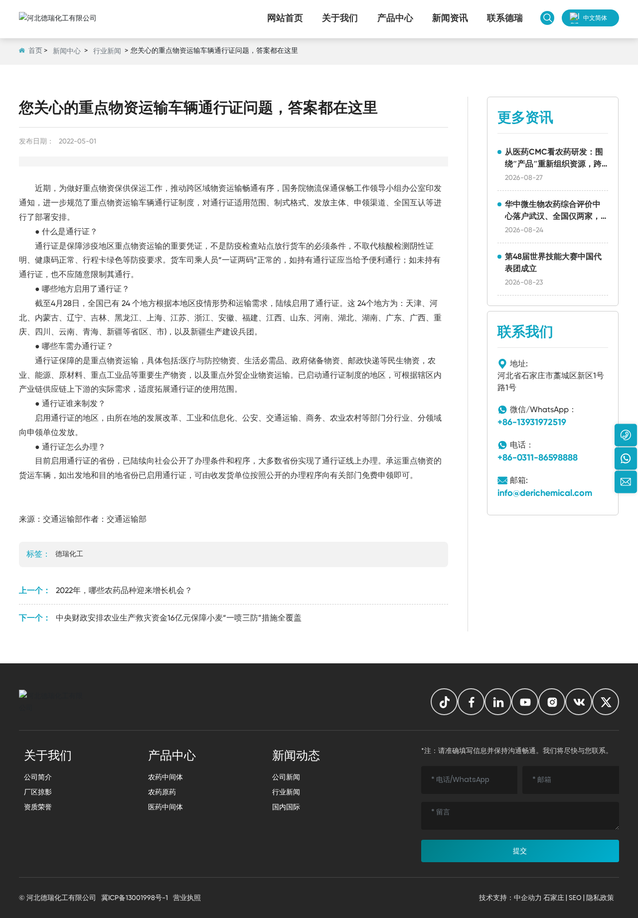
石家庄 (553, 898)
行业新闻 (107, 51)
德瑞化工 (69, 554)
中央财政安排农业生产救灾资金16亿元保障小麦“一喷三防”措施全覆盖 (179, 617)
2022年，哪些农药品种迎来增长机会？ (124, 590)
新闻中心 (67, 51)
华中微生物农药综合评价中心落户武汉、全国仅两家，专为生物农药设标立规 (553, 216)
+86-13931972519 (531, 422)
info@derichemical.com (544, 492)
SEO (575, 898)
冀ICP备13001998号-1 (134, 898)
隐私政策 (600, 898)
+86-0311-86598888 (537, 457)
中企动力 (528, 898)
